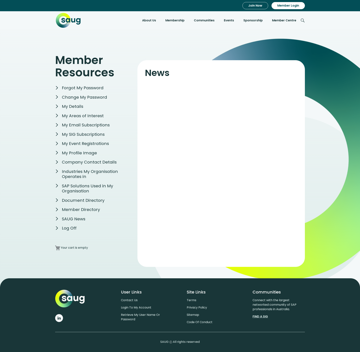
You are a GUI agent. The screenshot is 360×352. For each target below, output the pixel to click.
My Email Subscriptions (86, 125)
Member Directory (81, 209)
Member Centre (284, 20)
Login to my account (136, 307)
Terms (191, 300)
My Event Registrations (85, 143)
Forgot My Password (83, 88)
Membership (174, 20)
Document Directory (83, 200)
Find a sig (260, 316)
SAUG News (73, 219)
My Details (72, 106)
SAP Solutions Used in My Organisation (87, 188)
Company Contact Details (89, 162)
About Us (149, 20)
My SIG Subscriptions (83, 134)
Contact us (129, 300)
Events (229, 20)
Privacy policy (197, 307)
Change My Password (84, 97)
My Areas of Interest (83, 116)
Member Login (288, 5)
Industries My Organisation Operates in (90, 174)
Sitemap (193, 315)
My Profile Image (79, 153)
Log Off (69, 228)
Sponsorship (253, 20)
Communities (204, 20)
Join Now (255, 5)
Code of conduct (199, 322)
